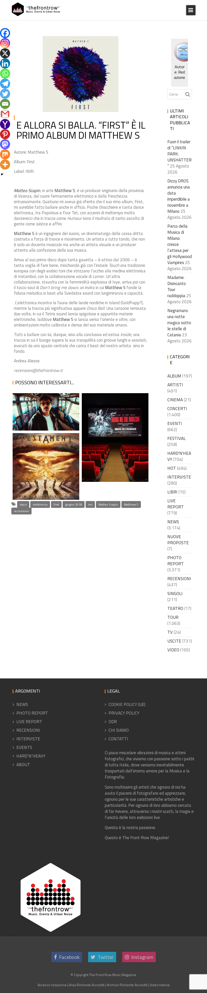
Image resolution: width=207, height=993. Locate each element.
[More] (5, 164)
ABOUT (23, 764)
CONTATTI (118, 739)
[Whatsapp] (5, 73)
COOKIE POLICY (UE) (127, 704)
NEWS (173, 521)
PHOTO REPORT (175, 560)
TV (170, 632)
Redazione (57, 47)
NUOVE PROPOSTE (178, 539)
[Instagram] (5, 43)
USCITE (174, 641)
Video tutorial (160, 984)
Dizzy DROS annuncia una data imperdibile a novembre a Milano (178, 196)
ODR (113, 721)
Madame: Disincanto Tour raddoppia (176, 286)
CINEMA (175, 399)
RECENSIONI (103, 41)
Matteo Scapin (108, 504)
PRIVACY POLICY (124, 713)
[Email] (5, 104)
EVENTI (174, 423)
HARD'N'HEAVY (179, 456)
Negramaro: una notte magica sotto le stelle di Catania (179, 322)
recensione (21, 511)
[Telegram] (5, 84)
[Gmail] (5, 114)
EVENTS (24, 747)
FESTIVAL (176, 438)
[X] (5, 53)
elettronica (40, 504)
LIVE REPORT (175, 504)
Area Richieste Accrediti (87, 984)
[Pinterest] (5, 134)
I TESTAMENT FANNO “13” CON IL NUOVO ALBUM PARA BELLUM (43, 476)
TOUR (172, 617)
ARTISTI (175, 385)
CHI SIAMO (119, 730)
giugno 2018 (73, 504)
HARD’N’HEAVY (30, 756)
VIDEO (173, 650)
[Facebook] (5, 33)
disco (23, 504)
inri (90, 504)
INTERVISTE (179, 477)
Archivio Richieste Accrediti (127, 984)
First (56, 504)
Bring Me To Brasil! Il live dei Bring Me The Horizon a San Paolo (113, 458)
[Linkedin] (5, 63)
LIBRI (172, 492)
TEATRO (175, 608)
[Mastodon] (5, 144)
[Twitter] (5, 94)
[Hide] (2, 174)
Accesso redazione (52, 984)
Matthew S (131, 504)
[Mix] (5, 154)
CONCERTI (177, 408)
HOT (171, 468)
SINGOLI (175, 593)
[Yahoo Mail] (5, 124)
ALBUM (174, 376)
